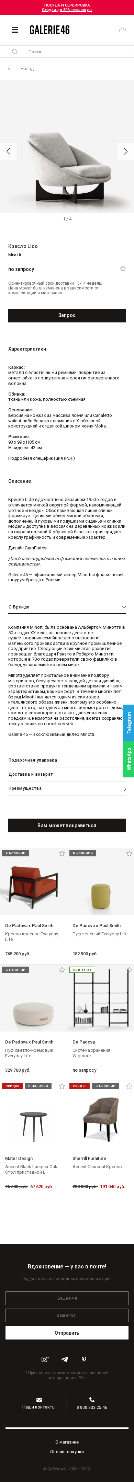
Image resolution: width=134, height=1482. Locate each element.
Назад (27, 68)
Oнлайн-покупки (67, 1451)
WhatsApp (129, 759)
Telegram (129, 723)
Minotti (14, 254)
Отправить (67, 1333)
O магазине (67, 1442)
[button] (8, 151)
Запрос (67, 315)
